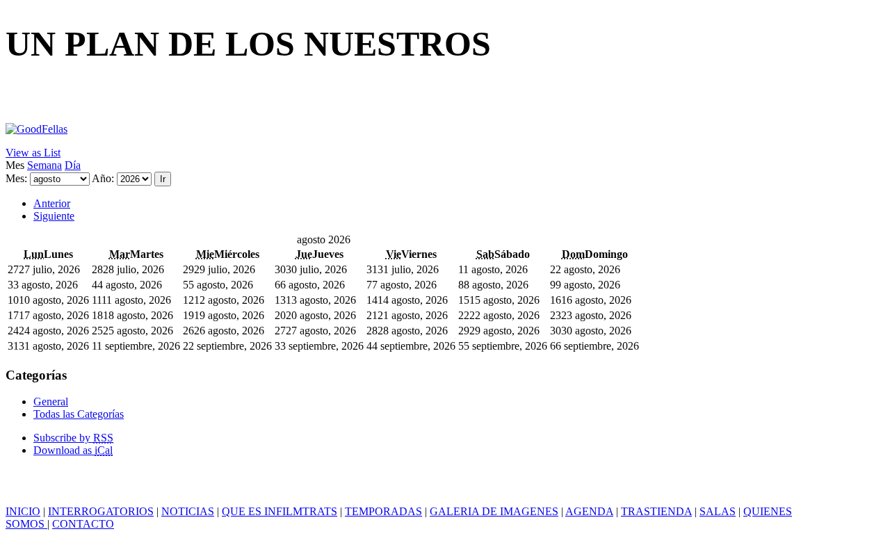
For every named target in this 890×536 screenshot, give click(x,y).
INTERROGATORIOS (101, 511)
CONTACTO (83, 524)
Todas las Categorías (78, 414)
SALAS (717, 511)
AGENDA (589, 511)
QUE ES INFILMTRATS (279, 511)
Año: (103, 178)
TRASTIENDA (656, 511)
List (33, 153)
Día (73, 165)
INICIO (23, 511)
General (50, 401)
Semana (44, 165)
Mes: (16, 178)
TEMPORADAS (383, 511)
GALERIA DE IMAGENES (494, 511)
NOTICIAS (187, 511)
